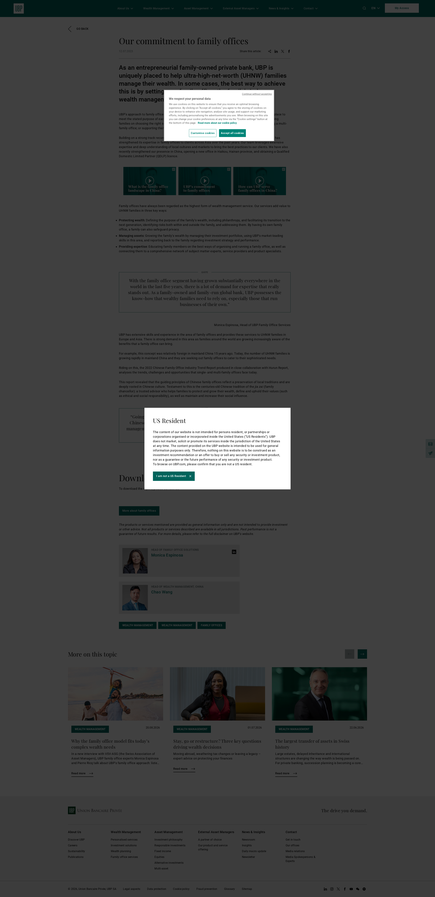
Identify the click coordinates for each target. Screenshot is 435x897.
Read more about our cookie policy (217, 122)
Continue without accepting (257, 94)
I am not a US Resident (171, 476)
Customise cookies (203, 133)
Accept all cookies (232, 133)
